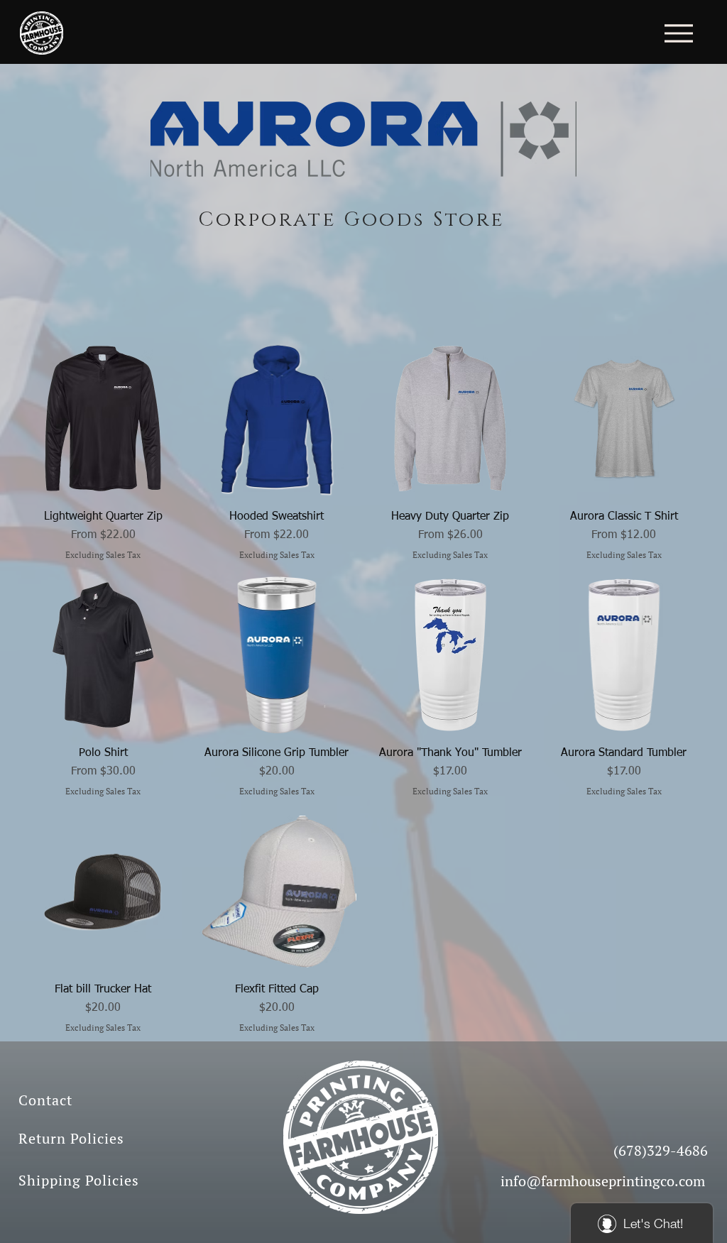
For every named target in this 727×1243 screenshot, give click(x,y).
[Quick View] (103, 418)
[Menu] (678, 33)
